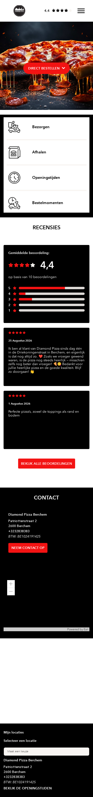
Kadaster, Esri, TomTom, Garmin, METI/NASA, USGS (35, 629)
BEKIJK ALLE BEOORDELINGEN (46, 463)
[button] (11, 584)
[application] (46, 604)
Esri (86, 629)
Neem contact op (28, 548)
